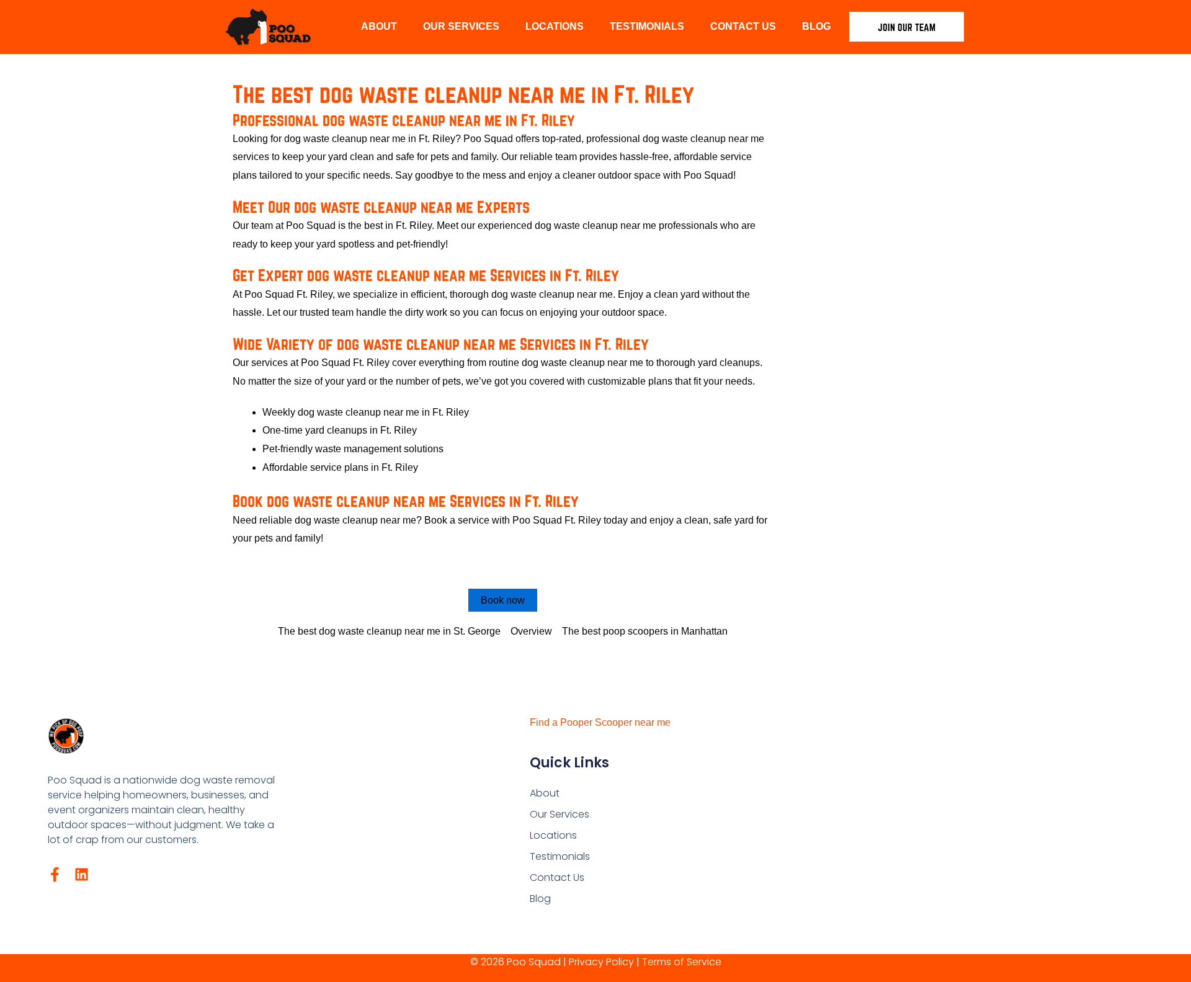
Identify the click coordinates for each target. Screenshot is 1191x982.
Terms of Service (681, 962)
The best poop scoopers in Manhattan (645, 631)
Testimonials (647, 26)
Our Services (461, 26)
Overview (531, 631)
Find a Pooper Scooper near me (600, 722)
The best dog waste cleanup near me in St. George (389, 631)
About (379, 26)
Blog (816, 26)
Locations (554, 26)
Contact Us (743, 26)
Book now (503, 600)
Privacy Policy (601, 962)
